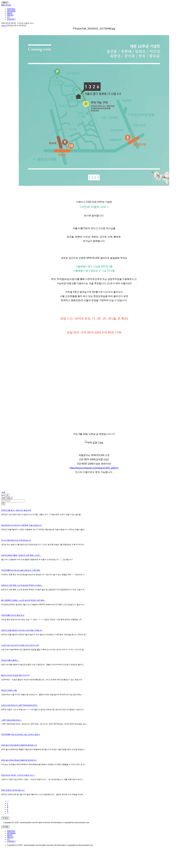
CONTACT (11, 19)
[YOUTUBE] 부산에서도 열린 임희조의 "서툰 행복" (20, 570)
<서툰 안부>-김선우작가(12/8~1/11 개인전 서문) (20, 645)
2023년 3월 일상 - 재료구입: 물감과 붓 (16, 510)
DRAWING (11, 11)
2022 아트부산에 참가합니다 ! (13, 790)
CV (8, 17)
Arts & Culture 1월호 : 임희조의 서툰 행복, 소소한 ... (21, 555)
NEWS (9, 13)
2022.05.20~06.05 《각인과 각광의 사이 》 (18, 775)
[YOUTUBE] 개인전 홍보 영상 (12, 615)
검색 (6, 818)
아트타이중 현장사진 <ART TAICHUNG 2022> (19, 705)
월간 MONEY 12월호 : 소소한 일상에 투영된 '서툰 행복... (23, 600)
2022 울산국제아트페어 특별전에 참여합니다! (19, 745)
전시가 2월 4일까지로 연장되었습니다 (16, 540)
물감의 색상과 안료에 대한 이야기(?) (15, 675)
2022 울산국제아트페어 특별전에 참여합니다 (19, 760)
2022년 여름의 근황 (9, 690)
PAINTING (11, 9)
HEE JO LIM (6, 5)
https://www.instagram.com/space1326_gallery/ (94, 468)
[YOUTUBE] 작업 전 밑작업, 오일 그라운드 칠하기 (20, 734)
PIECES (10, 15)
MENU (5, 3)
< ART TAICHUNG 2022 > (11, 720)
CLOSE (5, 827)
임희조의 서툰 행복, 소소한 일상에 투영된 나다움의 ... (22, 585)
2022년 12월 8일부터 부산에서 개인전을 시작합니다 (21, 630)
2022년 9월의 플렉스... (10, 660)
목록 (3, 492)
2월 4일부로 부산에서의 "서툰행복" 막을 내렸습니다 (21, 525)
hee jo (4, 26)
